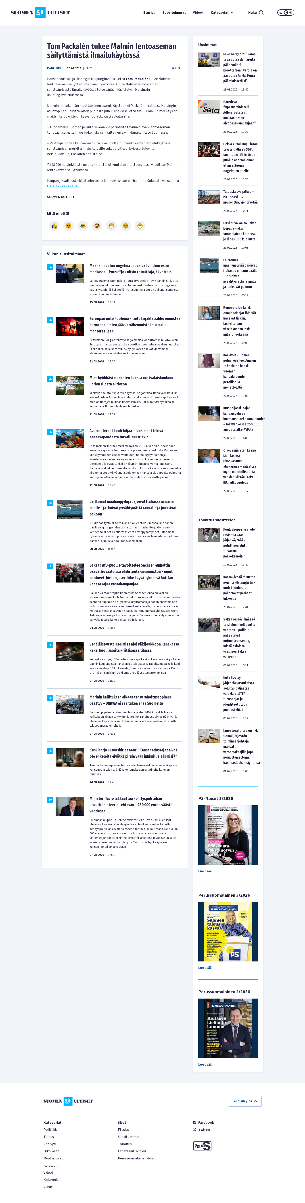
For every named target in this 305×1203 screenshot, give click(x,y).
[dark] (281, 12)
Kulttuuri (51, 1165)
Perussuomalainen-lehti (136, 1158)
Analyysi (50, 1144)
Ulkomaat (51, 1151)
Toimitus (125, 1144)
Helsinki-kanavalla (62, 186)
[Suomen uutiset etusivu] (34, 12)
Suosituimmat (174, 12)
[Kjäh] (140, 226)
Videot (198, 12)
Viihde (48, 1186)
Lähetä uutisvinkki (132, 1151)
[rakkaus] (125, 226)
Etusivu (149, 12)
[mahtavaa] (111, 226)
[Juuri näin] (54, 226)
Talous (49, 1136)
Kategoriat (220, 12)
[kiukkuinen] (97, 226)
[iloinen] (68, 226)
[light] (290, 12)
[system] (286, 12)
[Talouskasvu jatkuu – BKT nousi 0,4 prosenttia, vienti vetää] (209, 201)
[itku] (82, 226)
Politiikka (54, 68)
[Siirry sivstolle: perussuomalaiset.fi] (226, 1145)
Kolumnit (51, 1179)
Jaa (174, 68)
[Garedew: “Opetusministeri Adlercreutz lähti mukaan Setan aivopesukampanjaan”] (209, 116)
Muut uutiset (53, 1158)
